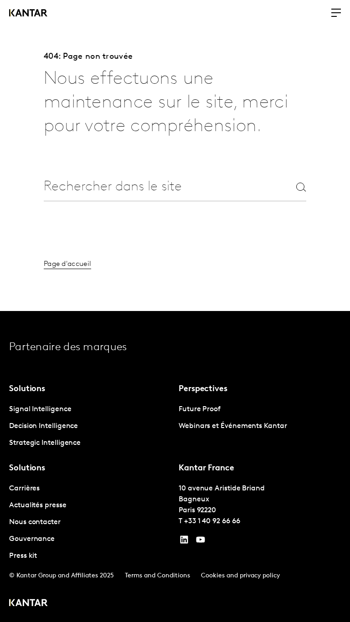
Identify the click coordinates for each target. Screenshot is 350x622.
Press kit (23, 556)
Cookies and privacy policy (240, 575)
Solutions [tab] (27, 389)
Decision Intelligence (43, 426)
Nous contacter (35, 522)
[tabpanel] (90, 426)
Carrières (24, 488)
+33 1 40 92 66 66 (212, 521)
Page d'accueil (67, 264)
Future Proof (200, 409)
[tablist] (175, 466)
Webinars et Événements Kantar (233, 426)
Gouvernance (32, 539)
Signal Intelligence (40, 409)
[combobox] (158, 187)
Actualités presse (38, 505)
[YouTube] (184, 542)
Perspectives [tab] (203, 389)
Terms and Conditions (157, 575)
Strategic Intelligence (45, 443)
